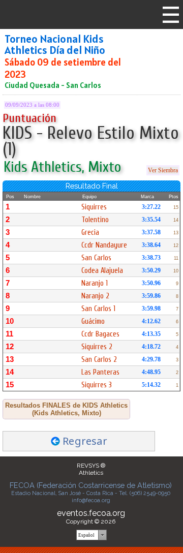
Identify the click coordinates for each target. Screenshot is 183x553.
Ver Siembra (163, 170)
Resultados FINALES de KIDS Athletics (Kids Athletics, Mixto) (66, 409)
